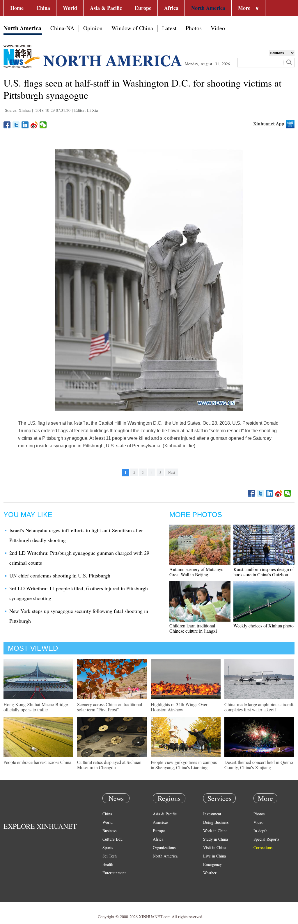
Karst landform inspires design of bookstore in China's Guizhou (263, 571)
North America (208, 8)
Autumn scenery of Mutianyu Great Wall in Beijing (196, 571)
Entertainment (114, 872)
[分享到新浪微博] (34, 124)
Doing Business (215, 822)
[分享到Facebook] (7, 124)
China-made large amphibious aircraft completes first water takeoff (258, 707)
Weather (210, 872)
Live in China (214, 856)
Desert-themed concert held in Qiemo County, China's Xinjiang (258, 764)
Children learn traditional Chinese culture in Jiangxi (193, 628)
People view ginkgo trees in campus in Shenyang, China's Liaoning (184, 764)
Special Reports (266, 839)
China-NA (62, 28)
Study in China (215, 839)
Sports (107, 847)
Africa (171, 8)
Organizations (164, 847)
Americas (160, 822)
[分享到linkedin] (25, 124)
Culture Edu (112, 839)
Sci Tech (109, 856)
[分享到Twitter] (16, 124)
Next (171, 472)
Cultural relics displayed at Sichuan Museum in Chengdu (109, 764)
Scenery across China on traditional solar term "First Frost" (109, 707)
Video (218, 28)
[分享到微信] (43, 124)
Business (109, 830)
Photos (194, 28)
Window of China (132, 28)
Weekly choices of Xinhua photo (263, 625)
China (43, 8)
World (70, 8)
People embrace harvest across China (37, 762)
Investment (212, 814)
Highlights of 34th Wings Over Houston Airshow (179, 707)
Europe (143, 8)
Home (17, 8)
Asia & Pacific (106, 8)
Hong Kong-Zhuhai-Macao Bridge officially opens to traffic (35, 707)
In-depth (260, 830)
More (248, 8)
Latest (169, 28)
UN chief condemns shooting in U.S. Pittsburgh (59, 575)
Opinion (92, 28)
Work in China (215, 830)
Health (107, 864)
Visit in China (214, 847)
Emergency (212, 864)
